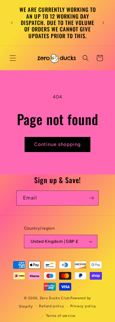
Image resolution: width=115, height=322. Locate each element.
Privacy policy (83, 306)
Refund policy (51, 306)
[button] (13, 58)
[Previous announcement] (12, 23)
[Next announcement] (103, 23)
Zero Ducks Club (55, 298)
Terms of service (60, 316)
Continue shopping (57, 144)
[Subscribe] (91, 198)
